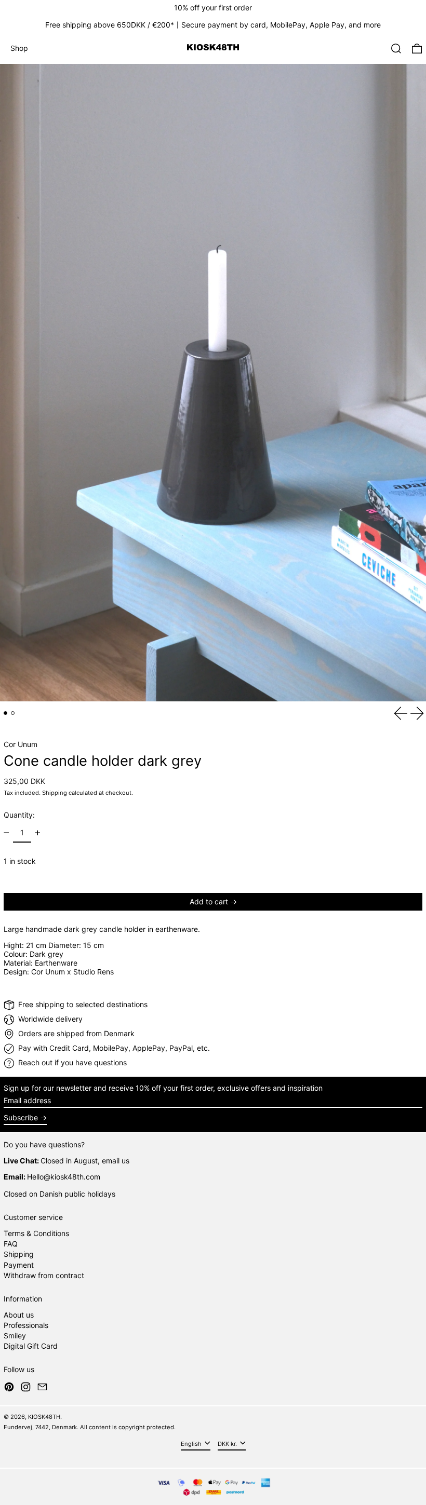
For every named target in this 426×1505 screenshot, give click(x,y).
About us (19, 1314)
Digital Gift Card (31, 1345)
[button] (396, 48)
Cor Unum (20, 744)
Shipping (54, 792)
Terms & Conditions (36, 1233)
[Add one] (37, 832)
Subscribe (21, 1117)
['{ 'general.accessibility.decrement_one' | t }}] (6, 832)
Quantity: (19, 814)
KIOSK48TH (44, 1416)
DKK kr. (228, 1443)
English (192, 1443)
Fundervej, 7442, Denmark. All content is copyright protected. (90, 1427)
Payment (19, 1264)
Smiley (15, 1335)
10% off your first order (213, 7)
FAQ (11, 1243)
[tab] (5, 713)
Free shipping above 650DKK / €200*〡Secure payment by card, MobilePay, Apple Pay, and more (213, 24)
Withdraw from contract (44, 1275)
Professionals (26, 1325)
